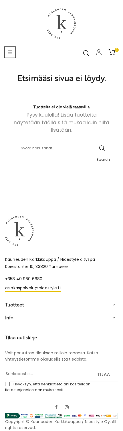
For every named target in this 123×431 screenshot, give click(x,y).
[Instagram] (67, 407)
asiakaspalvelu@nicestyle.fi (33, 288)
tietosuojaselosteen (23, 390)
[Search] (102, 148)
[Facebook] (56, 407)
